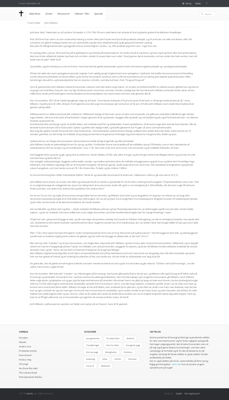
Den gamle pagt (133, 345)
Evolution (128, 352)
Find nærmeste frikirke (30, 377)
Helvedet (132, 359)
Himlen (117, 359)
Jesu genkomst (92, 338)
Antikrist (130, 338)
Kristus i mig (25, 359)
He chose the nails (28, 368)
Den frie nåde (112, 345)
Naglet (179, 393)
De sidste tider (113, 338)
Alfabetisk (105, 366)
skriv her (176, 364)
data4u (29, 393)
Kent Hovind (25, 355)
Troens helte (33, 22)
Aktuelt (22, 342)
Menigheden (111, 352)
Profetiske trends (28, 350)
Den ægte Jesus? (192, 393)
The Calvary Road (28, 372)
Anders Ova (25, 346)
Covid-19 (90, 366)
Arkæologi (90, 359)
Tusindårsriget (92, 345)
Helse (104, 359)
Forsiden (23, 337)
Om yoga (23, 363)
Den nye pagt (92, 352)
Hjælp (198, 3)
